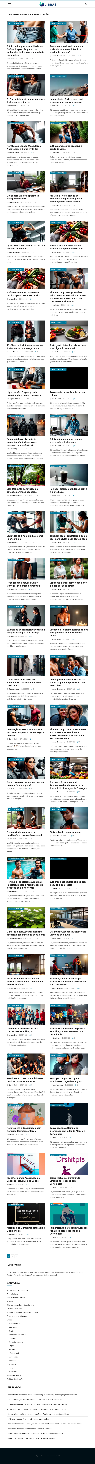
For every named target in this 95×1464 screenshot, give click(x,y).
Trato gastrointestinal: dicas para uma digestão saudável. (68, 347)
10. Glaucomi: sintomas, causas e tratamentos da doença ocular (25, 347)
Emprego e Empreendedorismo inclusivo (22, 1312)
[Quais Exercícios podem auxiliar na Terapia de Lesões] (26, 231)
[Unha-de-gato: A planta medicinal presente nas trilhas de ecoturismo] (26, 917)
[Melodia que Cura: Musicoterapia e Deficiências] (26, 1214)
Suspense (12, 1364)
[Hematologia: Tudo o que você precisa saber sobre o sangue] (69, 85)
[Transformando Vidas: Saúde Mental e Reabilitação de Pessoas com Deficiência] (26, 964)
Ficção (11, 1346)
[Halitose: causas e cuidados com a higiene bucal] (69, 475)
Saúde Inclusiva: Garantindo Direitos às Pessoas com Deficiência (65, 1181)
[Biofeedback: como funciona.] (69, 818)
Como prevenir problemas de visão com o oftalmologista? (26, 784)
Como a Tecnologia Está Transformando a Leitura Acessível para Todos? (35, 1434)
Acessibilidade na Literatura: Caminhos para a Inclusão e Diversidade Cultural (36, 1409)
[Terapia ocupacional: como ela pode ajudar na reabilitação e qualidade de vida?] (69, 32)
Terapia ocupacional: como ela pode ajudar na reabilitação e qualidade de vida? (66, 49)
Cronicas (12, 1331)
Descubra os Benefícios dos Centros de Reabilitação (22, 1030)
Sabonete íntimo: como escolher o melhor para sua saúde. (68, 584)
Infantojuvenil (14, 1353)
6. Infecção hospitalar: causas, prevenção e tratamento (66, 440)
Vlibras (11, 1135)
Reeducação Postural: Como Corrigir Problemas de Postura (23, 584)
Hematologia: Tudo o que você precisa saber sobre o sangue (66, 101)
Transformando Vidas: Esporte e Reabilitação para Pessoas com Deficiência (67, 1031)
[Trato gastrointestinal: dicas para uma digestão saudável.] (69, 331)
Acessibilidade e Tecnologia (17, 1290)
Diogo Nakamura (14, 202)
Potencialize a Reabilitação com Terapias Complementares (24, 1129)
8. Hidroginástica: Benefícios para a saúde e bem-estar (68, 883)
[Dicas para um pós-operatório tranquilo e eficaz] (26, 181)
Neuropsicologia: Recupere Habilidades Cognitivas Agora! (66, 1080)
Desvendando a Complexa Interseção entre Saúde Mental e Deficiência (67, 1131)
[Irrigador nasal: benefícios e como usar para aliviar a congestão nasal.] (69, 522)
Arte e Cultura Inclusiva (16, 1298)
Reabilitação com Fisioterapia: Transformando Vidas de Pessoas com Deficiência (68, 981)
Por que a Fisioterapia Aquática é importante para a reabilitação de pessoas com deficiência (25, 885)
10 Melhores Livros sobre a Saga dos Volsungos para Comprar (31, 1438)
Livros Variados (15, 1357)
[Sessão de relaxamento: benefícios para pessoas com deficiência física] (69, 615)
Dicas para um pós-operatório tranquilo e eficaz (23, 197)
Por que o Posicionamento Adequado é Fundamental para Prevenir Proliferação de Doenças (68, 785)
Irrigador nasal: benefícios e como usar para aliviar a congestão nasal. (69, 537)
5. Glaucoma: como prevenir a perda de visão (66, 147)
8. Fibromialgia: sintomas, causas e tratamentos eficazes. (26, 101)
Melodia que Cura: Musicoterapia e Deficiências (26, 1229)
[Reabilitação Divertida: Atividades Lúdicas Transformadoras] (26, 1064)
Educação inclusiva (16, 1342)
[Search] (85, 4)
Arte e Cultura (12, 1294)
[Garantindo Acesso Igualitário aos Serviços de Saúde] (69, 917)
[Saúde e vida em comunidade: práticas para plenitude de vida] (69, 231)
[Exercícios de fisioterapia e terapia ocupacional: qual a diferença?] (26, 615)
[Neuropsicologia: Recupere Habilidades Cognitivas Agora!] (69, 1064)
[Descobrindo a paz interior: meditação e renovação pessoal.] (26, 818)
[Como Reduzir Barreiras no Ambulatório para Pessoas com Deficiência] (26, 665)
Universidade (14, 1372)
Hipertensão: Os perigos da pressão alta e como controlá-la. (24, 394)
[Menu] (9, 4)
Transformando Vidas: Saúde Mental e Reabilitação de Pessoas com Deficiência (25, 981)
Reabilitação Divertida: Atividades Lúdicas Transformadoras (25, 1080)
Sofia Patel (55, 152)
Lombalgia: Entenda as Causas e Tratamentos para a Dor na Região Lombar (25, 732)
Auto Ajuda (13, 1327)
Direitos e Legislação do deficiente (20, 1305)
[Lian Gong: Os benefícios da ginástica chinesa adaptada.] (26, 475)
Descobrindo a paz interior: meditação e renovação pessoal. (25, 834)
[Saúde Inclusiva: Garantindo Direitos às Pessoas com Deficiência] (69, 1164)
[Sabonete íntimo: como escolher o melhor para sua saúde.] (69, 568)
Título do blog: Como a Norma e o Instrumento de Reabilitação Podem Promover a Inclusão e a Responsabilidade (68, 734)
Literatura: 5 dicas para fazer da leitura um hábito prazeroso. (30, 1429)
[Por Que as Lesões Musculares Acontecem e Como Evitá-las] (26, 132)
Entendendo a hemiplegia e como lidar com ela (25, 537)
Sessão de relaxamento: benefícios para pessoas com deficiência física (69, 632)
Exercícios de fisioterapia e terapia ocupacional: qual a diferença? (26, 631)
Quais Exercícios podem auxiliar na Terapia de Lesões (26, 247)
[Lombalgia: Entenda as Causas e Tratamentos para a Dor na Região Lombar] (26, 715)
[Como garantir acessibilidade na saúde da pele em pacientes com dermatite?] (69, 665)
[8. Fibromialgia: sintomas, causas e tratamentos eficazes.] (26, 85)
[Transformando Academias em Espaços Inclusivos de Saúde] (26, 1164)
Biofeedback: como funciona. (66, 832)
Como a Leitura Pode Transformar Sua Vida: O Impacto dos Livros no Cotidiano (37, 1404)
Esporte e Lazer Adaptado (17, 1316)
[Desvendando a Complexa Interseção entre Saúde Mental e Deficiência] (69, 1114)
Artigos (10, 1301)
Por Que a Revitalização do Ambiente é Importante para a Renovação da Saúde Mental (66, 198)
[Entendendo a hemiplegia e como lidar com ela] (26, 522)
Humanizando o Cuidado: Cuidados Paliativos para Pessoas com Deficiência (69, 1231)
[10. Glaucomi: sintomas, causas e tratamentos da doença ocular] (26, 331)
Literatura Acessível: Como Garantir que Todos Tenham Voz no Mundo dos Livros (38, 1414)
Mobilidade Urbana (14, 1375)
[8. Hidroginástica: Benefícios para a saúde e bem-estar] (69, 868)
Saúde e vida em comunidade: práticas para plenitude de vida (66, 247)
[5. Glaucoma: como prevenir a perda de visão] (69, 132)
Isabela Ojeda (13, 106)
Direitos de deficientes (17, 1335)
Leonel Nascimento (58, 56)
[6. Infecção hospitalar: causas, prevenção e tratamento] (69, 425)
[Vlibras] (47, 4)
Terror (11, 1368)
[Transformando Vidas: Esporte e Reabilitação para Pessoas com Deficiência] (69, 1014)
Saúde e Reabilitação (16, 23)
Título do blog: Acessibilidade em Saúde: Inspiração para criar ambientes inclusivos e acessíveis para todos (25, 51)
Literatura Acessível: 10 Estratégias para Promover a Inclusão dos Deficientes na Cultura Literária (44, 1424)
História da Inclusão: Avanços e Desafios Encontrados (28, 1419)
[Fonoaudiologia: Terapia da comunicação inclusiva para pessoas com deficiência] (26, 425)
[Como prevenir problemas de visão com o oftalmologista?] (26, 768)
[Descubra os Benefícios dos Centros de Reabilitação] (26, 1014)
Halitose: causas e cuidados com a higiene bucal (68, 490)
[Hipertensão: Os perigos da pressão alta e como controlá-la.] (26, 378)
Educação (12, 1338)
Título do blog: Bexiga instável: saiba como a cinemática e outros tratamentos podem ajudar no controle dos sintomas (68, 297)
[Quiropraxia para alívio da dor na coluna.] (69, 378)
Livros (9, 1320)
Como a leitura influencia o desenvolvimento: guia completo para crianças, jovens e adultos (42, 1395)
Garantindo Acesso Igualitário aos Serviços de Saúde (68, 933)
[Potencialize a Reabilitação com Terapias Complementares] (26, 1114)
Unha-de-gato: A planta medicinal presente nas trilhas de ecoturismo (26, 933)
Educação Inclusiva (14, 1309)
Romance (12, 1361)
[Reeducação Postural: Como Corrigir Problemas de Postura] (26, 568)
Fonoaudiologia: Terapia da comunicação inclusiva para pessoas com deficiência (22, 442)
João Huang (55, 106)
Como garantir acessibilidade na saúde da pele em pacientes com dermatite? (67, 682)
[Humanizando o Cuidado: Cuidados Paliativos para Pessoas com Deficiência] (69, 1214)
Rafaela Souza (14, 152)
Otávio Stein (13, 739)
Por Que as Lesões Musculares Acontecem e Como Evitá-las (24, 147)
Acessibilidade (14, 1324)
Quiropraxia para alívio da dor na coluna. (67, 394)
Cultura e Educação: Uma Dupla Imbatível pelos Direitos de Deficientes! (34, 1399)
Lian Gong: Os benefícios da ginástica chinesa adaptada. (22, 490)
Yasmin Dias (13, 59)
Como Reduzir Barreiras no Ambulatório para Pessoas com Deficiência (24, 682)
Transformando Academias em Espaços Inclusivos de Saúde (23, 1179)
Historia (12, 1349)
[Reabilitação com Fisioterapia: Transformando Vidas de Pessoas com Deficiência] (69, 964)
